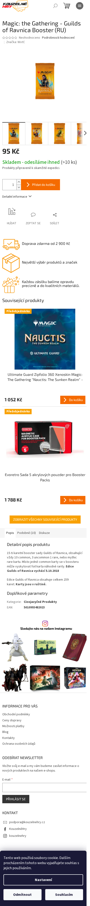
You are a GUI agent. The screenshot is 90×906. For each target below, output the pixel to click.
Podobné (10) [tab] (26, 533)
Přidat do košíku (43, 185)
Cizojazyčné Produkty (40, 602)
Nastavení (43, 879)
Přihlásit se (16, 799)
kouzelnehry (17, 836)
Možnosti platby (13, 726)
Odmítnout (22, 894)
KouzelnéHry (18, 829)
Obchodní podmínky (16, 714)
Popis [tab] (10, 533)
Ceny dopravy (11, 720)
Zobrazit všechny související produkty (45, 519)
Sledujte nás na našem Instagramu (46, 628)
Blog (5, 732)
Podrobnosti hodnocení (58, 38)
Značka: (15, 42)
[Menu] (79, 5)
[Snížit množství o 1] (18, 187)
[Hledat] (55, 5)
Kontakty (8, 738)
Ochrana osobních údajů (18, 743)
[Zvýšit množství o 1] (18, 182)
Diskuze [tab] (44, 533)
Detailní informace (14, 196)
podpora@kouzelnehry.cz (27, 822)
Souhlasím (64, 894)
